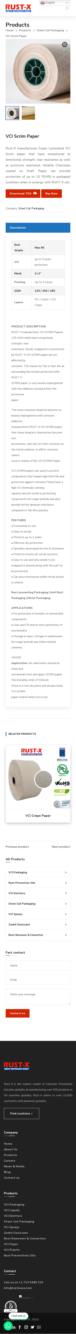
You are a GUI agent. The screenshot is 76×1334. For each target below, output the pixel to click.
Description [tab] (18, 228)
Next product (61, 846)
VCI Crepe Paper (38, 816)
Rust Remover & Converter (25, 935)
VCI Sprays (15, 914)
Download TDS (21, 194)
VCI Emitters (16, 893)
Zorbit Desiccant (19, 924)
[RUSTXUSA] (18, 8)
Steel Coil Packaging (50, 30)
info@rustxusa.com (18, 1288)
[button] (65, 44)
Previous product (17, 846)
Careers (9, 1161)
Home (9, 30)
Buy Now (51, 194)
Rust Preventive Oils (21, 883)
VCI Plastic (12, 1250)
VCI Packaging (17, 872)
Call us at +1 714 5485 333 (23, 1282)
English (50, 2)
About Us (10, 1149)
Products (25, 30)
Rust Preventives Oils (20, 1255)
